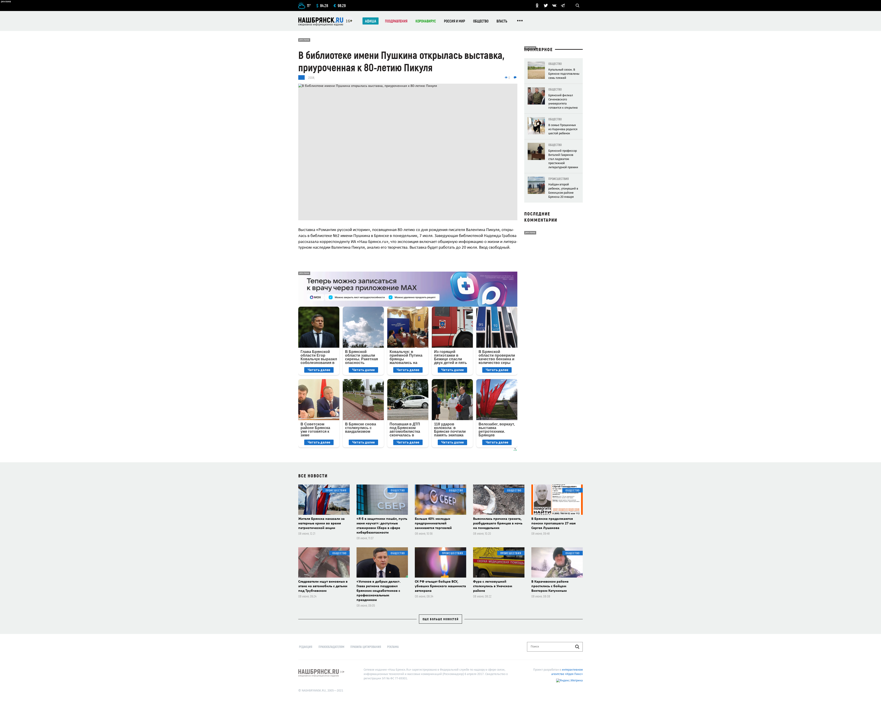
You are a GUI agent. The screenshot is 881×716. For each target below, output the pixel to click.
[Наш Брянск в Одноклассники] (537, 5)
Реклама (393, 647)
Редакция (305, 647)
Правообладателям (331, 647)
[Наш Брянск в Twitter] (546, 5)
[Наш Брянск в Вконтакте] (554, 5)
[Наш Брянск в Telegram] (563, 5)
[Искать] (577, 647)
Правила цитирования (365, 647)
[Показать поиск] (577, 5)
